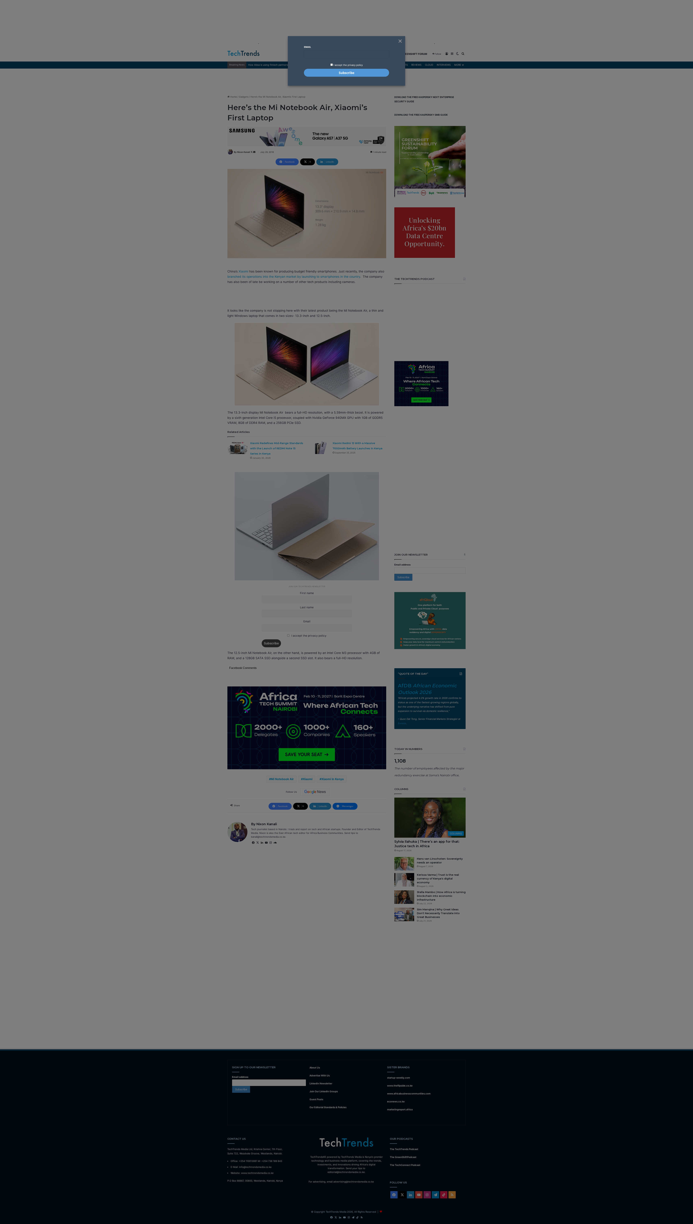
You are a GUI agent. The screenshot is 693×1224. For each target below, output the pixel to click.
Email (307, 47)
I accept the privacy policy (348, 65)
